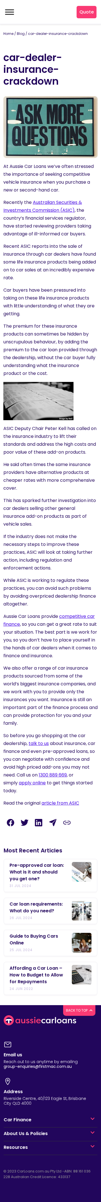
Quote (86, 12)
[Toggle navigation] (8, 12)
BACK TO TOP (77, 1010)
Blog (21, 33)
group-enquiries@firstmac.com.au (38, 1066)
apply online (32, 783)
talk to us (39, 743)
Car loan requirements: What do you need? (36, 907)
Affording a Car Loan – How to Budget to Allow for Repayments (36, 975)
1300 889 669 (53, 775)
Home (8, 33)
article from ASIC (60, 803)
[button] (93, 1120)
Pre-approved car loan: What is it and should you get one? (37, 872)
